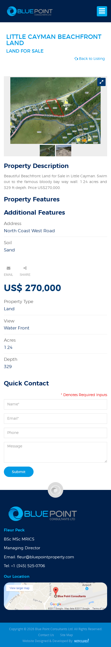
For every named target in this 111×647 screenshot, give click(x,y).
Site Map (66, 635)
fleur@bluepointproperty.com (45, 557)
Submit (19, 472)
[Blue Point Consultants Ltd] (30, 11)
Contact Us (46, 635)
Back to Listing (91, 59)
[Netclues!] (81, 641)
